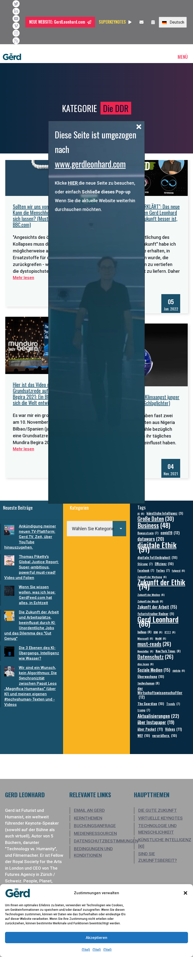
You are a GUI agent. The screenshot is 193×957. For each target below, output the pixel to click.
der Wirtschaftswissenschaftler (159, 692)
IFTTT (170, 632)
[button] (185, 892)
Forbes (163, 570)
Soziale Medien (153, 670)
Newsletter (145, 651)
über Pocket (150, 729)
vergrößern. (164, 735)
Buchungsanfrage (95, 825)
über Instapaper (155, 722)
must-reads (154, 644)
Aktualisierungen (158, 716)
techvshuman (148, 683)
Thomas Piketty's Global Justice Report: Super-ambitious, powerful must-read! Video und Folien (31, 567)
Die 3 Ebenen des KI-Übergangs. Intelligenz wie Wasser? (39, 653)
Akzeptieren (96, 937)
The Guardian (150, 703)
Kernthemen (88, 818)
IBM (158, 632)
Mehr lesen (23, 277)
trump (143, 710)
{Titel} (86, 949)
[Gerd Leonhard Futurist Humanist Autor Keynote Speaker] (12, 56)
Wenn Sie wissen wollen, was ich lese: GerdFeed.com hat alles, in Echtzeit (37, 595)
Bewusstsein (147, 533)
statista (178, 670)
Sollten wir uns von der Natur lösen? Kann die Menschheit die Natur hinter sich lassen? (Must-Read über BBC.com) (48, 215)
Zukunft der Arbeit (157, 607)
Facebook (145, 570)
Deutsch (176, 22)
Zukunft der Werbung (152, 577)
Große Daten (155, 518)
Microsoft (145, 638)
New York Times (168, 651)
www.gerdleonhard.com (90, 163)
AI (140, 513)
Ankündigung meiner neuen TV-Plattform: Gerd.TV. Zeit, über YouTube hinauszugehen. (30, 537)
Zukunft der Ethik (161, 584)
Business (153, 525)
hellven (144, 632)
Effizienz (164, 563)
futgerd (178, 570)
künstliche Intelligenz (165, 513)
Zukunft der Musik (150, 601)
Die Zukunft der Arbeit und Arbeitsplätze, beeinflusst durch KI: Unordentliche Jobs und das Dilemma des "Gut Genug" (31, 625)
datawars (150, 539)
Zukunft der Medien (151, 595)
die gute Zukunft (157, 810)
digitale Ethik (156, 547)
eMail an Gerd (89, 810)
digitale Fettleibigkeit (157, 557)
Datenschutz (155, 657)
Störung (145, 564)
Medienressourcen (95, 833)
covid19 (170, 532)
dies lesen (145, 664)
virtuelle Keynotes (160, 818)
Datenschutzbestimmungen (106, 840)
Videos (173, 729)
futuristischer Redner (155, 614)
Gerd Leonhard (157, 621)
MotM (160, 638)
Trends (173, 704)
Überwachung (150, 676)
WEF (143, 735)
